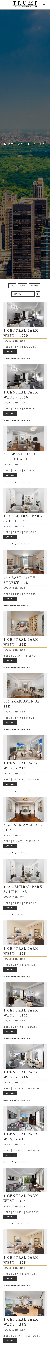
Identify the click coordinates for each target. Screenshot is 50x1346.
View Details (10, 351)
